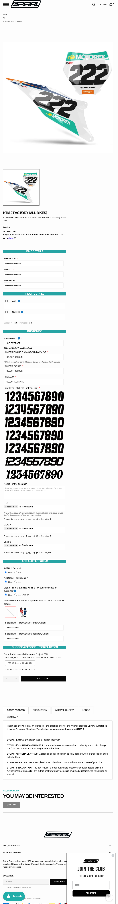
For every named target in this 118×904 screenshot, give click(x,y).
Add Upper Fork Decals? (16, 574)
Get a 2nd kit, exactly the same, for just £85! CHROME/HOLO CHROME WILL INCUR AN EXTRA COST (32, 652)
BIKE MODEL (10, 255)
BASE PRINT (10, 335)
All (4, 18)
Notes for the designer (15, 480)
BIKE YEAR (9, 277)
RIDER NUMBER (12, 308)
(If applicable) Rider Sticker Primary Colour (25, 619)
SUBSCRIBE (91, 893)
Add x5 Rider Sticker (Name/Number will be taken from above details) (34, 598)
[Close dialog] (112, 855)
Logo (6, 499)
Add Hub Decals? (12, 564)
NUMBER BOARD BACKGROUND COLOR (25, 348)
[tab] (16, 706)
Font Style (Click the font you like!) (21, 384)
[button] (6, 4)
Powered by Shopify (33, 895)
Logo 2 (7, 521)
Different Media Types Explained (18, 344)
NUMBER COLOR (13, 362)
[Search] (93, 4)
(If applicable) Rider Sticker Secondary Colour (26, 630)
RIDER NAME (10, 297)
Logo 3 (7, 538)
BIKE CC (8, 266)
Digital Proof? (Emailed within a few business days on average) (30, 586)
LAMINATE (9, 373)
